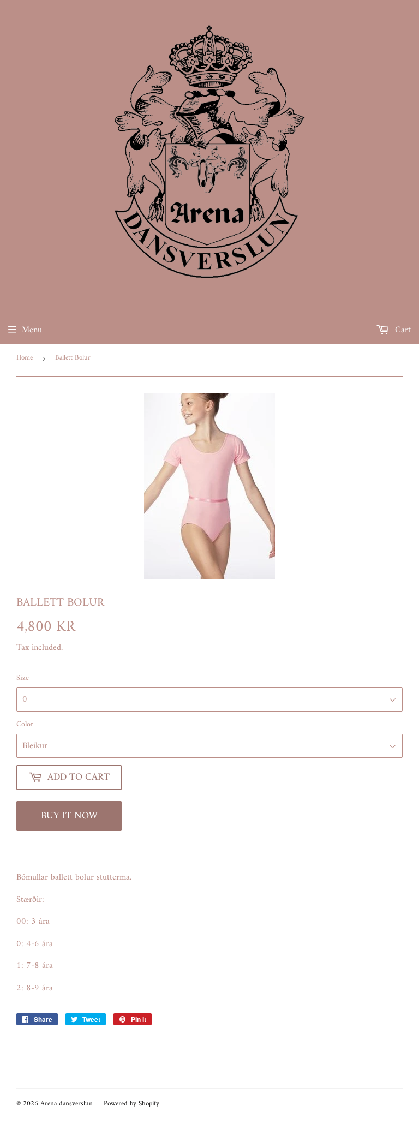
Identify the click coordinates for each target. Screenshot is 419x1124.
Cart (401, 330)
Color (24, 725)
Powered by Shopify (131, 1103)
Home (24, 357)
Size (22, 678)
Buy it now (69, 816)
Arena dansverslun (66, 1103)
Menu (32, 330)
